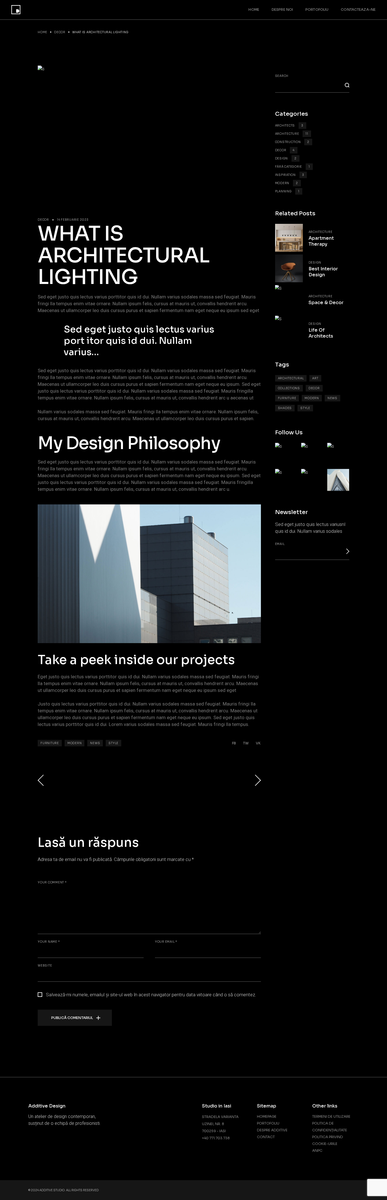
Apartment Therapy (321, 241)
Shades (285, 408)
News (95, 743)
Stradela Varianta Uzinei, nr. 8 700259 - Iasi (220, 1124)
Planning (287, 191)
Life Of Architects (321, 333)
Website (45, 965)
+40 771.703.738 (216, 1138)
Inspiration (289, 175)
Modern (74, 743)
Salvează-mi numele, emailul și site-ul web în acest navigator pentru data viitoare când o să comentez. (151, 994)
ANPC (317, 1150)
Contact (266, 1137)
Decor (59, 32)
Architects (289, 125)
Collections (289, 388)
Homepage (267, 1116)
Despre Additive (272, 1130)
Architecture (291, 134)
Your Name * (49, 942)
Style (113, 743)
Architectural (291, 378)
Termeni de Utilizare (331, 1116)
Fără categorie (292, 167)
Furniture (50, 743)
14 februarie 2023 (73, 220)
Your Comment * (52, 882)
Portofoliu (268, 1123)
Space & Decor (326, 303)
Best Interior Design (323, 272)
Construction (292, 142)
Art (315, 378)
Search (282, 76)
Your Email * (166, 942)
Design (286, 158)
